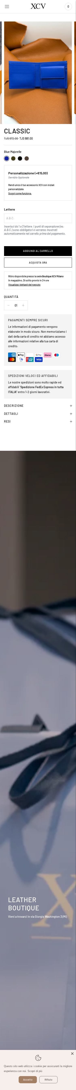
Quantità (11, 297)
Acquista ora (38, 262)
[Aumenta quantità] (8, 305)
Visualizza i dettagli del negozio (24, 284)
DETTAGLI (11, 413)
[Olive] (13, 158)
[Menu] (7, 6)
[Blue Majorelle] (6, 158)
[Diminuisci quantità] (23, 305)
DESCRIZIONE (14, 405)
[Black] (19, 158)
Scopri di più (35, 1071)
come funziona (23, 193)
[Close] (72, 1054)
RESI (7, 421)
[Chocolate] (26, 158)
